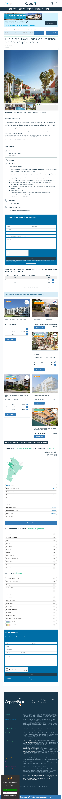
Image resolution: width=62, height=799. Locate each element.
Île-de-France (30, 603)
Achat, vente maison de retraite (32, 772)
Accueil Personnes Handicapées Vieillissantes (45, 720)
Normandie (30, 606)
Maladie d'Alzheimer (40, 719)
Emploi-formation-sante (29, 778)
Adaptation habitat (53, 759)
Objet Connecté (45, 772)
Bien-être (47, 9)
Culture (46, 716)
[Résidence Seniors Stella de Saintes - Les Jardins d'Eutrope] (45, 417)
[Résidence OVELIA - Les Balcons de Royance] (17, 308)
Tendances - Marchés (37, 771)
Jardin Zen (43, 763)
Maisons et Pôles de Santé (30, 779)
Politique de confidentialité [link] (10, 795)
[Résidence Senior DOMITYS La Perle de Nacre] (17, 383)
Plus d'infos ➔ (10, 339)
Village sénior (37, 758)
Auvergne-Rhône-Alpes (30, 578)
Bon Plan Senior (27, 716)
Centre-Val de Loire (30, 588)
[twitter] (8, 3)
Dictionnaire (53, 724)
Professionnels (9, 768)
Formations (34, 766)
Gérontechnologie (48, 771)
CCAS (28, 735)
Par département (34, 728)
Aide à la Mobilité (43, 748)
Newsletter (44, 701)
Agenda (6, 9)
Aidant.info (40, 778)
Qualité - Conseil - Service (45, 769)
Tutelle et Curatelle (28, 738)
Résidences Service (10, 728)
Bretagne (30, 585)
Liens (52, 9)
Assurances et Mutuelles (45, 735)
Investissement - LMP (37, 770)
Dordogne (30, 546)
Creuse (8, 543)
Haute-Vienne (30, 568)
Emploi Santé (26, 766)
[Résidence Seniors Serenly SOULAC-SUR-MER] (45, 341)
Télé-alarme (45, 752)
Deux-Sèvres (30, 561)
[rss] (10, 3)
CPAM (24, 735)
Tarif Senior (36, 762)
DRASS (47, 734)
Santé (34, 716)
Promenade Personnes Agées (37, 750)
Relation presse (55, 703)
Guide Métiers (42, 766)
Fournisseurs (26, 769)
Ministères (29, 733)
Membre (53, 3)
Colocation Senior (27, 759)
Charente (30, 534)
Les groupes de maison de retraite (32, 723)
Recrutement (34, 769)
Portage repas (38, 743)
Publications (39, 716)
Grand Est (30, 597)
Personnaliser (10, 793)
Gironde (30, 549)
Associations (37, 736)
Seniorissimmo (27, 775)
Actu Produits (36, 715)
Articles (30, 714)
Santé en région (36, 733)
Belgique (33, 624)
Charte (33, 703)
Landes (30, 552)
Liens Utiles (8, 732)
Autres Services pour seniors (41, 753)
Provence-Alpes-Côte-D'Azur (30, 618)
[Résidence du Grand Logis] (45, 383)
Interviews (36, 714)
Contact (35, 112)
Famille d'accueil (47, 723)
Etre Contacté (52, 33)
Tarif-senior (47, 778)
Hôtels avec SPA (27, 762)
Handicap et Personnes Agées (49, 715)
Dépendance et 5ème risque (47, 714)
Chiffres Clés (45, 724)
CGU (33, 699)
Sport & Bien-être (52, 750)
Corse (30, 591)
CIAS (32, 735)
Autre (34, 726)
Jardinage (50, 751)
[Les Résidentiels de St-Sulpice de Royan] (45, 308)
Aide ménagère (43, 742)
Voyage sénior (52, 762)
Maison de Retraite (28, 719)
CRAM (56, 734)
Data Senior (52, 716)
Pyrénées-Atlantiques (30, 558)
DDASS (52, 734)
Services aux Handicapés (34, 744)
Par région (26, 728)
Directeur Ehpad (27, 726)
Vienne (30, 564)
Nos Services (26, 771)
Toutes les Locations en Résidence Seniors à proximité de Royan (26, 442)
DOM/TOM (9, 594)
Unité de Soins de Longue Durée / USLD (34, 722)
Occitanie (30, 612)
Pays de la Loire (30, 615)
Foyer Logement (27, 720)
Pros (56, 9)
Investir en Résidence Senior (47, 728)
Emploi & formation (10, 766)
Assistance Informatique (51, 746)
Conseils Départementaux (30, 734)
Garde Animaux (42, 751)
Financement (26, 770)
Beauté (46, 762)
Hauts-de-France (30, 600)
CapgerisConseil (36, 775)
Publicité (43, 703)
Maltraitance (45, 736)
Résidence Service (22, 9)
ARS (24, 733)
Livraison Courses (28, 743)
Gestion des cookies (42, 786)
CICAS (53, 741)
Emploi (60, 9)
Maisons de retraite (12, 9)
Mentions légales (36, 701)
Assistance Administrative (36, 746)
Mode (41, 762)
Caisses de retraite (28, 736)
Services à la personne (39, 9)
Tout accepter (10, 790)
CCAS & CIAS (42, 741)
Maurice (33, 621)
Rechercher (39, 33)
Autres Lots (43, 112)
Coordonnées (18, 112)
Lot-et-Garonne (30, 555)
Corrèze (30, 540)
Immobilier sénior (47, 758)
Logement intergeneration (40, 759)
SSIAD (44, 744)
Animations (56, 723)
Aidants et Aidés (27, 715)
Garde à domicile (54, 742)
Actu (1, 9)
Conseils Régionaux (51, 733)
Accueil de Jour (50, 719)
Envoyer (31, 258)
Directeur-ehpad (27, 777)
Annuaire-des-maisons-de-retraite (42, 777)
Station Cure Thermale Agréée (31, 763)
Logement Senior (30, 9)
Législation (38, 724)
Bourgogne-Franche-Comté (30, 581)
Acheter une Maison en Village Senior (33, 730)
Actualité (7, 714)
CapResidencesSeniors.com (49, 775)
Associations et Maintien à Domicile (33, 747)
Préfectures (41, 734)
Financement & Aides (29, 724)
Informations (27, 112)
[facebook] (5, 3)
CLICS (36, 735)
